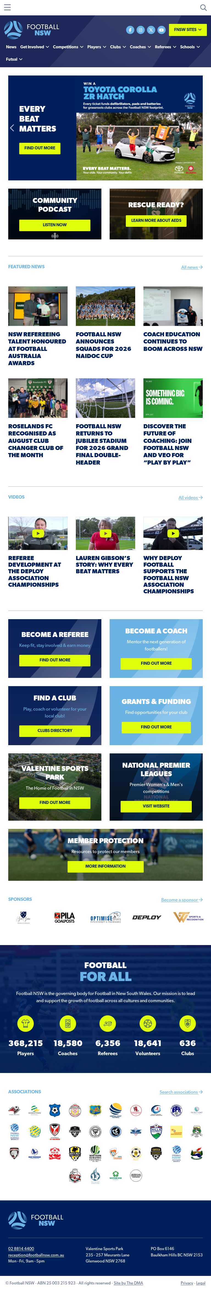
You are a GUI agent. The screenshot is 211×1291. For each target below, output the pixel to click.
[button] (12, 128)
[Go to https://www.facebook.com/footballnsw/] (130, 30)
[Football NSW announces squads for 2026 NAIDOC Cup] (105, 306)
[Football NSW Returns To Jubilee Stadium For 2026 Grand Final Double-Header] (105, 398)
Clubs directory (55, 731)
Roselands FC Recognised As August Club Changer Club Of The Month (35, 441)
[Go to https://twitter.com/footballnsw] (151, 30)
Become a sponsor (180, 900)
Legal (201, 1283)
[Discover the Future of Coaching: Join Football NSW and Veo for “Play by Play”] (173, 398)
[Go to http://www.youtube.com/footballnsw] (161, 30)
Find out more (39, 148)
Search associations (179, 1092)
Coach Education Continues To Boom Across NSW (172, 342)
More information (105, 867)
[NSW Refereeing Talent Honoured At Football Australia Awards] (38, 306)
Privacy (187, 1283)
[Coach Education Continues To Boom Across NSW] (173, 306)
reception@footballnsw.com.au (36, 1255)
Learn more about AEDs (156, 221)
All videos (189, 498)
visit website (156, 806)
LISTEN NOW (55, 225)
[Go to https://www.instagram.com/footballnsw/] (141, 30)
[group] (25, 1036)
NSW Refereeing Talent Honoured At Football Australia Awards (37, 349)
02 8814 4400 (21, 1249)
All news (190, 267)
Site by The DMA (128, 1283)
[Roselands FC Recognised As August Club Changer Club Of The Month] (38, 398)
